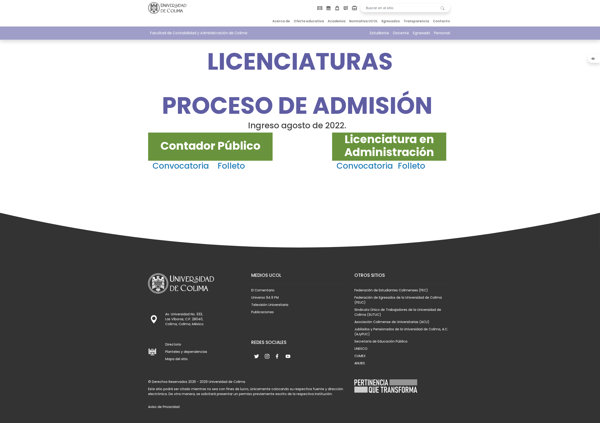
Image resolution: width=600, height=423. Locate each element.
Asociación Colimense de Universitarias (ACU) (391, 322)
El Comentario (262, 290)
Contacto (441, 21)
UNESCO (361, 348)
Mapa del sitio (176, 359)
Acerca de (281, 21)
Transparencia (416, 21)
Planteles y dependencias (186, 351)
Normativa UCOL (363, 21)
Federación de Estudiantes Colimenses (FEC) (391, 290)
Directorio (173, 344)
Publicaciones (262, 312)
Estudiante (379, 33)
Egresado (421, 33)
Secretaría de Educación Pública (380, 341)
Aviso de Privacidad (164, 406)
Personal (442, 33)
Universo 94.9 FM (265, 297)
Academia (336, 21)
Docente (401, 33)
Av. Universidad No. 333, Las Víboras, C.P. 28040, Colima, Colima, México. (184, 319)
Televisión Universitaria (269, 304)
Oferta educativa (309, 21)
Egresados (391, 21)
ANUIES (359, 363)
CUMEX (360, 356)
